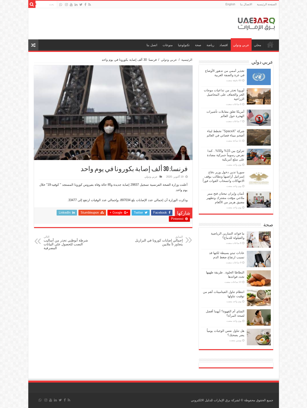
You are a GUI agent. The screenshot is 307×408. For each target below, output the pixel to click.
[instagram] (66, 4)
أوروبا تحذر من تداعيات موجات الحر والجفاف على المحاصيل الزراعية (224, 94)
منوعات (168, 45)
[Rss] (89, 4)
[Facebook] (85, 4)
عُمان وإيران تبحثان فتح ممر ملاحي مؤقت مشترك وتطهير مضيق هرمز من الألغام (225, 198)
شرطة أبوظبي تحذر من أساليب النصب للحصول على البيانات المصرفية (66, 242)
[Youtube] (71, 4)
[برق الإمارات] (256, 23)
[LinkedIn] (76, 4)
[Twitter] (81, 4)
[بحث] (31, 4)
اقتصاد (223, 45)
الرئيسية (186, 60)
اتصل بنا (152, 45)
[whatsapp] (61, 4)
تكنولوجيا (184, 45)
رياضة (210, 45)
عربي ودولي (241, 45)
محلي (257, 45)
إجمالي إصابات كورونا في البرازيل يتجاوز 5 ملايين (159, 240)
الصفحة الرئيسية (267, 4)
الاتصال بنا (246, 4)
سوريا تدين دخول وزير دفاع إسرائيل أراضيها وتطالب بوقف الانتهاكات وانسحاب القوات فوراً (223, 176)
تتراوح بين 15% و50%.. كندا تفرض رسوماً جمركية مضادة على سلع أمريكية (225, 155)
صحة (198, 45)
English (230, 4)
